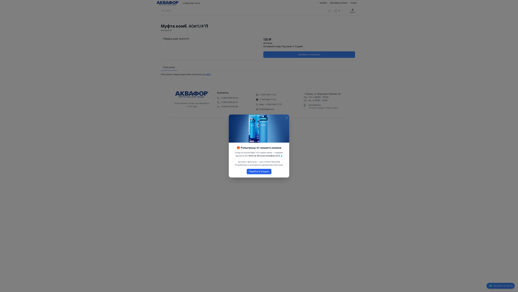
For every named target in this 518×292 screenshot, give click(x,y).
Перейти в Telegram (259, 171)
